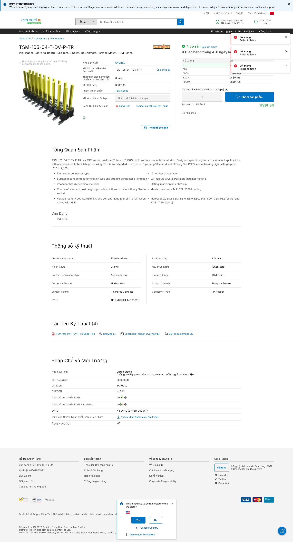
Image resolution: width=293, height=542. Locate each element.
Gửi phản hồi (26, 481)
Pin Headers (57, 38)
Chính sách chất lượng (161, 470)
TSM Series (121, 90)
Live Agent (25, 475)
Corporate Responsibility (162, 481)
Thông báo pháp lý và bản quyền (70, 514)
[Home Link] (31, 22)
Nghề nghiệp (156, 475)
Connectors (40, 38)
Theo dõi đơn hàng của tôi (98, 464)
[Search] (180, 22)
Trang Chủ (25, 38)
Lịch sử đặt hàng (93, 470)
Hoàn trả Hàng (92, 475)
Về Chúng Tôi (156, 464)
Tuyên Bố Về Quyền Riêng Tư (34, 514)
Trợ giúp (240, 13)
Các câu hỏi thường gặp (32, 486)
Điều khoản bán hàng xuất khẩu (107, 514)
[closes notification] (289, 4)
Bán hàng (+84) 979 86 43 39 (36, 464)
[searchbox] (137, 22)
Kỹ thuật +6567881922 (32, 470)
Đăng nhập (226, 20)
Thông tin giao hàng (95, 481)
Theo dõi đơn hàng (257, 13)
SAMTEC (120, 62)
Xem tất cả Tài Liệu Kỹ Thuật (152, 105)
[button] (28, 31)
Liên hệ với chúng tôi (222, 13)
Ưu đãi (206, 13)
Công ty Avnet (26, 527)
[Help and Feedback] (282, 531)
